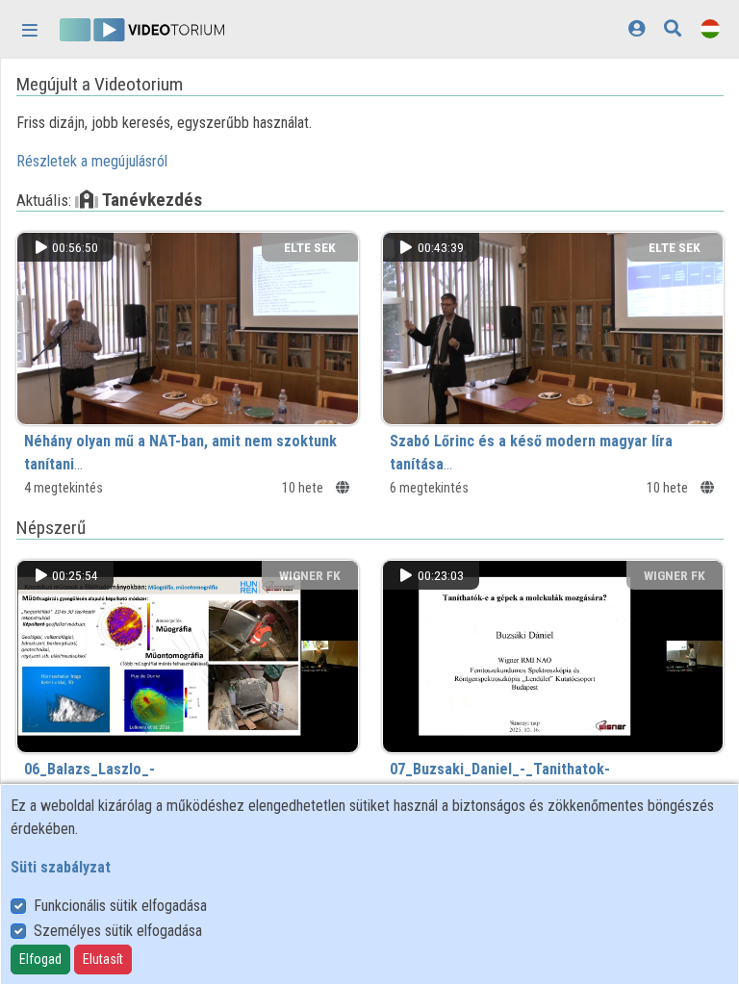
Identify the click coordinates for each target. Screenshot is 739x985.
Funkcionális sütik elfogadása (120, 906)
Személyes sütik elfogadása (118, 931)
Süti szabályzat (61, 867)
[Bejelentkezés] (636, 28)
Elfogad (40, 959)
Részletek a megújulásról (91, 161)
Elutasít (103, 959)
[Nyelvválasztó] (710, 28)
